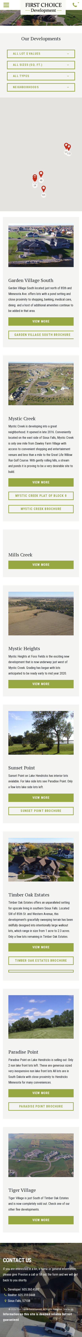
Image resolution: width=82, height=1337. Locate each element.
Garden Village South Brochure (42, 335)
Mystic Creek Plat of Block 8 (41, 496)
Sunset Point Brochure (40, 811)
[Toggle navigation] (6, 5)
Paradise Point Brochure (41, 1106)
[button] (76, 5)
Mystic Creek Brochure (41, 509)
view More (41, 321)
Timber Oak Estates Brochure (41, 960)
